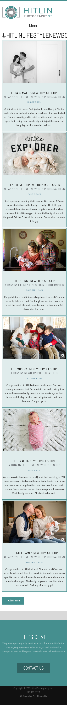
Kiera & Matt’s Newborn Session (34, 95)
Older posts (12, 600)
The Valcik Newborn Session (34, 463)
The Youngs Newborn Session (34, 283)
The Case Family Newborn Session (34, 555)
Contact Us (33, 668)
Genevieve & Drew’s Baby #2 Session (34, 187)
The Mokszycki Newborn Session (34, 371)
